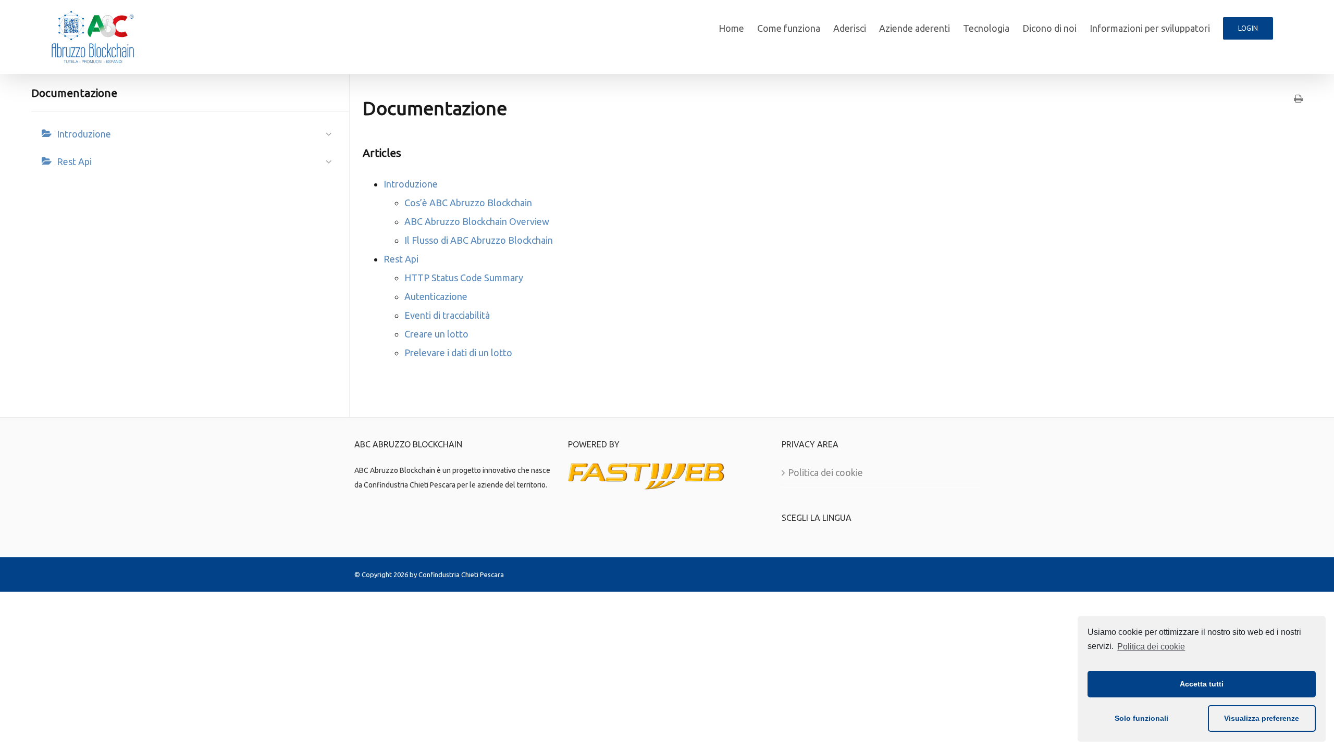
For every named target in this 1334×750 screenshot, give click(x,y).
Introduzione (84, 134)
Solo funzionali (1141, 718)
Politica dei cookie (1151, 646)
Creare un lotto (436, 334)
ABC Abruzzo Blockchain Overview (476, 221)
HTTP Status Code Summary (463, 277)
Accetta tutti (1202, 684)
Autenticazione (435, 296)
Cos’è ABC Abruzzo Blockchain (468, 202)
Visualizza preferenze (1261, 718)
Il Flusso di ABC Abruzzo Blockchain (478, 240)
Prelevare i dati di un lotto (458, 352)
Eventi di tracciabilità (447, 315)
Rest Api (74, 161)
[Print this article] (1298, 99)
